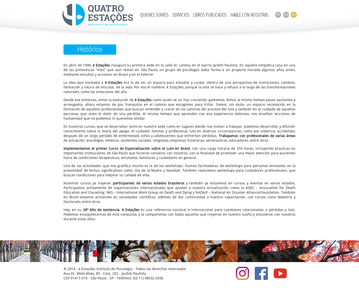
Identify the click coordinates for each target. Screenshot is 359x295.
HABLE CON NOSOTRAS (249, 14)
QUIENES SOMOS (154, 14)
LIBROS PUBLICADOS (210, 14)
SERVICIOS (180, 14)
